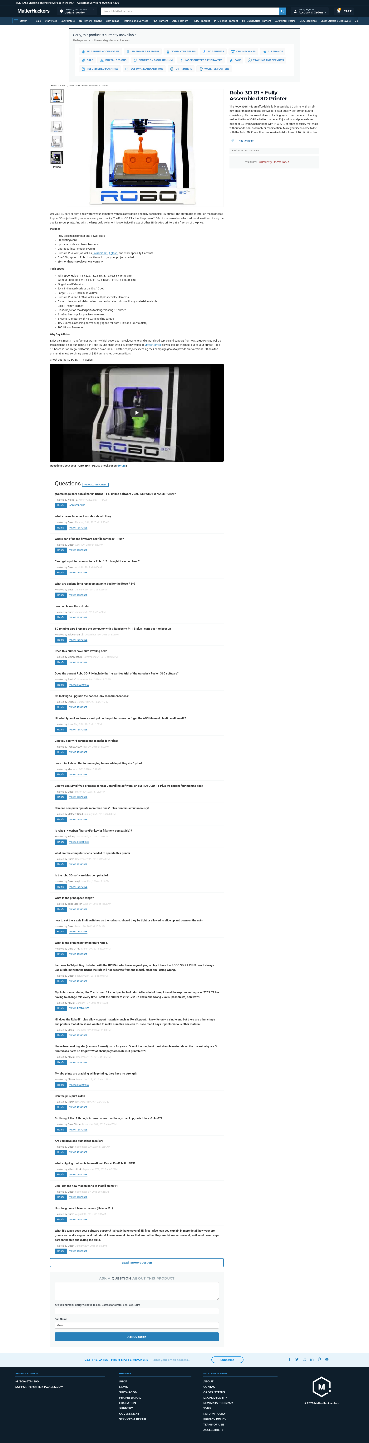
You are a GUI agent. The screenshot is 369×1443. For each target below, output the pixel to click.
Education (127, 1403)
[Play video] (57, 157)
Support (126, 1408)
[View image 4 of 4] (57, 142)
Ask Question (136, 1337)
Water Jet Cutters (216, 68)
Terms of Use (213, 1424)
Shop (123, 1381)
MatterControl (153, 344)
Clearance (275, 51)
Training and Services (136, 20)
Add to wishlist (246, 140)
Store (62, 85)
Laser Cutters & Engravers (336, 20)
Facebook (289, 1359)
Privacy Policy (214, 1419)
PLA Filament (160, 20)
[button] (77, 11)
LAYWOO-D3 (100, 253)
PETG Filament (201, 20)
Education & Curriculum (156, 60)
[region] (145, 148)
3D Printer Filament (90, 20)
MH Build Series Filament (256, 20)
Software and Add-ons (147, 68)
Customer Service (87, 2)
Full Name (61, 1319)
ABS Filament (180, 20)
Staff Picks (51, 20)
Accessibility (213, 1430)
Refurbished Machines (102, 68)
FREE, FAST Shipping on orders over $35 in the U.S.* (44, 2)
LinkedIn (311, 1359)
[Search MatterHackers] (282, 11)
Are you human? (97, 1304)
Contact (210, 1387)
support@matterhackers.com (39, 1387)
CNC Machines (308, 20)
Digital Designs (115, 60)
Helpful (61, 505)
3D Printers (68, 20)
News (123, 1387)
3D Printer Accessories (103, 51)
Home (54, 85)
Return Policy (214, 1413)
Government (129, 1413)
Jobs (207, 1408)
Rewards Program (218, 1403)
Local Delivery (215, 1397)
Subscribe (227, 1360)
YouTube (326, 1359)
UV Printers (184, 68)
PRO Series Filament (226, 20)
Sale (38, 20)
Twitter (296, 1359)
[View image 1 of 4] (57, 96)
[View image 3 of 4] (57, 127)
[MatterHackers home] (33, 11)
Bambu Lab (112, 20)
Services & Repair (132, 1419)
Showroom (128, 1392)
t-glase (113, 253)
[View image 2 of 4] (57, 111)
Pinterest (319, 1359)
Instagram (304, 1359)
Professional (130, 1397)
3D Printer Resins (285, 20)
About (208, 1381)
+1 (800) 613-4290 (109, 2)
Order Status (214, 1392)
